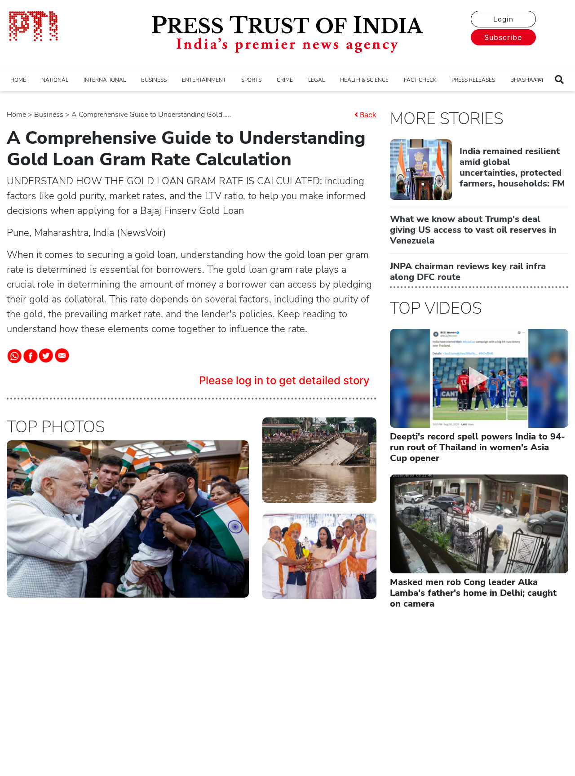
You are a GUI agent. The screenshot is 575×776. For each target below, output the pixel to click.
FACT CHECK (420, 80)
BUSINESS (154, 80)
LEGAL (316, 80)
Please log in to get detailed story (284, 380)
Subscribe (503, 37)
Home (16, 115)
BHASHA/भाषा (526, 80)
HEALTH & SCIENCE (364, 80)
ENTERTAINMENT (204, 80)
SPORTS (251, 80)
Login (503, 19)
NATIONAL (54, 80)
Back (368, 114)
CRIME (285, 80)
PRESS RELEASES (473, 80)
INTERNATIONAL (105, 80)
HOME (18, 80)
